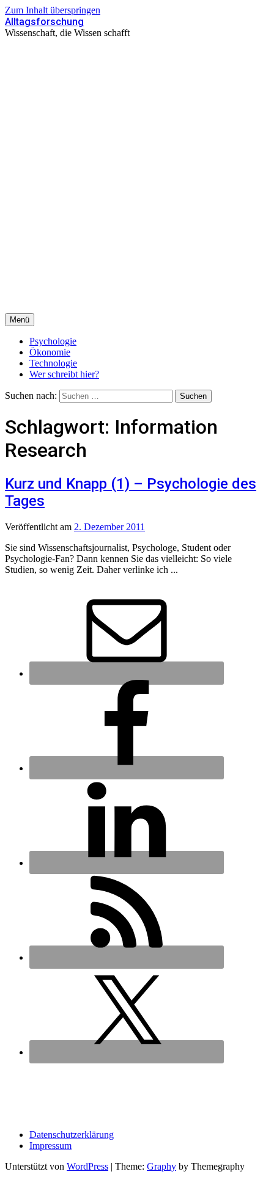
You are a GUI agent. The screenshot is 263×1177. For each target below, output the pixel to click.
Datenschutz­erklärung (71, 1134)
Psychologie (52, 341)
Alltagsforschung (44, 21)
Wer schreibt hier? (64, 374)
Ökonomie (49, 352)
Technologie (53, 363)
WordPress (87, 1166)
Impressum (50, 1145)
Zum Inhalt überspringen (52, 10)
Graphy (161, 1166)
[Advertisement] (131, 176)
